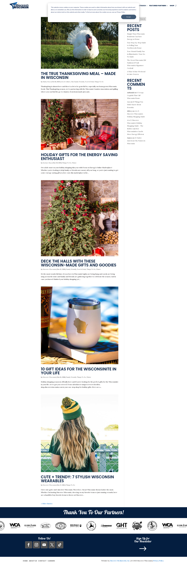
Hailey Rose (47, 82)
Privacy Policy (158, 561)
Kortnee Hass (47, 163)
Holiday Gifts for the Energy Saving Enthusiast (79, 156)
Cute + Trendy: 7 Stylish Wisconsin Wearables (77, 479)
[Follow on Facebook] (28, 544)
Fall (72, 82)
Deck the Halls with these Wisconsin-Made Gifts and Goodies (78, 263)
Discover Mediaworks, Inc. (120, 561)
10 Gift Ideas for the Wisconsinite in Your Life (78, 371)
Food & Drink (89, 82)
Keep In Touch (140, 5)
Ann (128, 102)
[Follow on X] (52, 544)
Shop (172, 5)
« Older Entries (46, 504)
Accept (128, 17)
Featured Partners (157, 5)
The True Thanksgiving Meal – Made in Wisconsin (78, 75)
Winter (74, 163)
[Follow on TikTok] (59, 544)
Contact (42, 561)
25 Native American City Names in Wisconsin (136, 140)
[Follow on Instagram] (36, 544)
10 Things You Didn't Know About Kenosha (135, 104)
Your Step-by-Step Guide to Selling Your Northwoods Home (136, 45)
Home (25, 561)
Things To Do (99, 82)
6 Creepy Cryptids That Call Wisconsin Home (135, 95)
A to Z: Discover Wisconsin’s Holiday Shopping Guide (136, 114)
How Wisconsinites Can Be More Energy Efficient (135, 131)
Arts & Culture (65, 82)
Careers (51, 561)
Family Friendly (79, 82)
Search (142, 19)
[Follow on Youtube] (44, 544)
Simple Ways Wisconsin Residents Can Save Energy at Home (136, 36)
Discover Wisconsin (49, 269)
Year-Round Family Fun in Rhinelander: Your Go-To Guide (136, 54)
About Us (33, 561)
